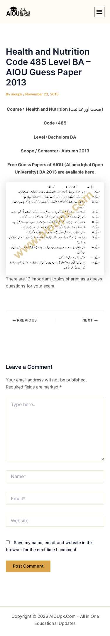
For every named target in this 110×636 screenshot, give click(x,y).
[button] (99, 12)
